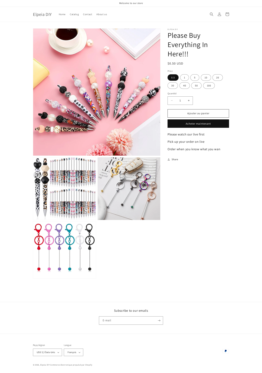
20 (217, 77)
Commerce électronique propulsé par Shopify (71, 365)
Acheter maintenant (198, 123)
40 (184, 85)
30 (172, 85)
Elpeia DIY (45, 365)
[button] (211, 14)
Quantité (172, 93)
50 (196, 85)
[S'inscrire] (159, 320)
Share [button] (175, 159)
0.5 (173, 77)
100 (209, 85)
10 (206, 77)
